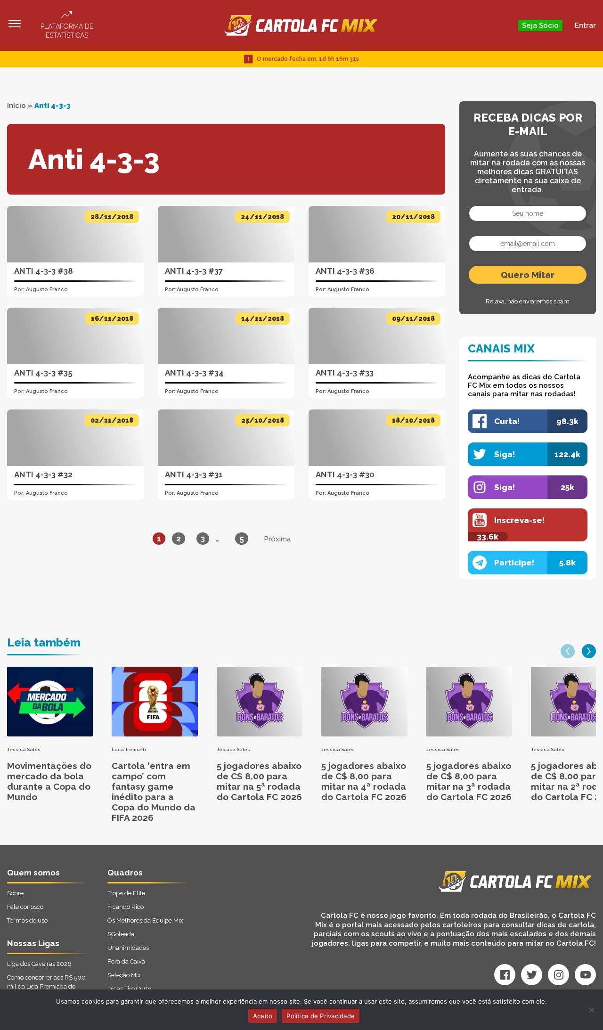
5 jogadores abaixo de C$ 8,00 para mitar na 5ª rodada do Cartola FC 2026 (259, 781)
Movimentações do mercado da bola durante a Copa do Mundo (49, 781)
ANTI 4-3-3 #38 (43, 271)
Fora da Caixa (126, 961)
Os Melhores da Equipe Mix (145, 920)
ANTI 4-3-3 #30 (345, 474)
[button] (568, 651)
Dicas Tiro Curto (129, 988)
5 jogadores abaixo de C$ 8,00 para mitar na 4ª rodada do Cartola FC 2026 (364, 781)
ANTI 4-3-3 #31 (194, 474)
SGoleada (120, 934)
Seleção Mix (124, 975)
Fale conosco (25, 906)
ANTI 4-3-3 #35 (43, 372)
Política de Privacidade (320, 1016)
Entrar (585, 25)
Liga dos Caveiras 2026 (39, 963)
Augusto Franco (47, 289)
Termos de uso (27, 920)
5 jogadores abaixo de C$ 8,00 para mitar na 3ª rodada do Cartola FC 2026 (469, 781)
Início (16, 105)
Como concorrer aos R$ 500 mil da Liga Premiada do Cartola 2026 (46, 986)
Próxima (277, 539)
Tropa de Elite (126, 893)
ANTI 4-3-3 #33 (345, 372)
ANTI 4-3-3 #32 (43, 474)
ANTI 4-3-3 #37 (194, 271)
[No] (591, 1009)
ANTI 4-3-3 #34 (194, 372)
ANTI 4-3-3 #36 (345, 271)
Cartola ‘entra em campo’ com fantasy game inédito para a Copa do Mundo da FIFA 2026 (154, 791)
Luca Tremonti (129, 749)
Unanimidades (128, 947)
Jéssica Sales (24, 749)
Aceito (263, 1016)
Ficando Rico (125, 906)
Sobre (15, 893)
